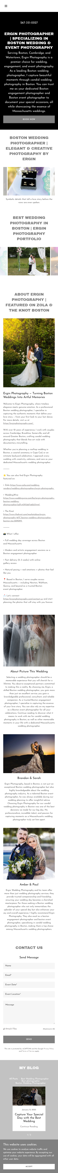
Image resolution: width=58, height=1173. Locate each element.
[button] (9, 6)
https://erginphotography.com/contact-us (23, 599)
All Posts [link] (13, 1079)
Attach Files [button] (11, 1029)
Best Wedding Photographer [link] (35, 1079)
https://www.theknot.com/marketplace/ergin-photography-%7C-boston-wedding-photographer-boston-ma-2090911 (27, 517)
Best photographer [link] (31, 1081)
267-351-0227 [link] (29, 22)
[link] (29, 1108)
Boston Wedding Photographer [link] (31, 1083)
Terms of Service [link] (28, 1051)
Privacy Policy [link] (49, 1049)
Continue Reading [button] (29, 1127)
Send (29, 1039)
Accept (29, 1166)
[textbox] (29, 966)
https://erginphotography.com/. (18, 423)
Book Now (29, 119)
